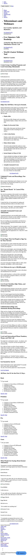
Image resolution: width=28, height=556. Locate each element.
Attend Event (7, 14)
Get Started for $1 (8, 32)
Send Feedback (4, 546)
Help (5, 15)
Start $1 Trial (4, 393)
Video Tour (6, 11)
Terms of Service (5, 534)
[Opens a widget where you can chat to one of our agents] (21, 553)
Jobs (2, 530)
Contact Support (5, 543)
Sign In (5, 17)
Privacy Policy (4, 533)
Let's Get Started (5, 370)
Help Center (4, 544)
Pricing (5, 13)
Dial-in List (3, 540)
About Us (3, 529)
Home (5, 10)
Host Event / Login (5, 537)
